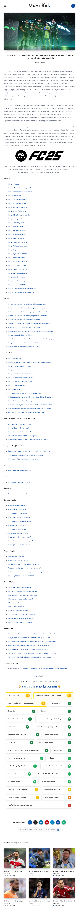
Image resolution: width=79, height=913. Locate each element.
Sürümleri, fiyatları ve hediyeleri (19, 587)
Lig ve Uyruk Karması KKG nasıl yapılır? (22, 436)
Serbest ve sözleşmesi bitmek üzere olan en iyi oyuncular (29, 323)
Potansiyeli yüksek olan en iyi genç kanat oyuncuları (27, 308)
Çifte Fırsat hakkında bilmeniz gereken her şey (25, 572)
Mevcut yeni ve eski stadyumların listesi (22, 595)
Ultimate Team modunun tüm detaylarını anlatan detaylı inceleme (32, 642)
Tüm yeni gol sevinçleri (19, 513)
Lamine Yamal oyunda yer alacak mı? (21, 618)
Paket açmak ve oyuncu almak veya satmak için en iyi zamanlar (31, 397)
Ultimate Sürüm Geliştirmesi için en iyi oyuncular (25, 455)
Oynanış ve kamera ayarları (18, 560)
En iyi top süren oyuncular (17, 207)
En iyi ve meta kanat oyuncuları (19, 374)
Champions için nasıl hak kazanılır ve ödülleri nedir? (26, 412)
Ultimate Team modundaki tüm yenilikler (23, 401)
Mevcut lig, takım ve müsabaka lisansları (23, 591)
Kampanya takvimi (14, 358)
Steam (25, 669)
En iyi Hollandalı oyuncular (17, 242)
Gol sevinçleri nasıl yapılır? (18, 509)
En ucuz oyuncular (14, 389)
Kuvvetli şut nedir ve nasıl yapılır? (20, 541)
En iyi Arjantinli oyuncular (17, 254)
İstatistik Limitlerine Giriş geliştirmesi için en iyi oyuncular (29, 451)
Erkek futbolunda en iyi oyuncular (20, 192)
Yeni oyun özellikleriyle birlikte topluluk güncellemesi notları (30, 657)
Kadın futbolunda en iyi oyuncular (20, 188)
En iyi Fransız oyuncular (16, 223)
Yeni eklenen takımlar (16, 607)
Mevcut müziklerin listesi (17, 603)
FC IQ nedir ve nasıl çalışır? (18, 533)
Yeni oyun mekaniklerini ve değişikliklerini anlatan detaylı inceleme (32, 653)
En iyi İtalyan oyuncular (16, 250)
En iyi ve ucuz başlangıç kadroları (20, 366)
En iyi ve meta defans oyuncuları (20, 381)
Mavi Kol (38, 5)
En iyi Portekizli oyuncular (17, 246)
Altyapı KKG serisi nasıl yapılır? (19, 424)
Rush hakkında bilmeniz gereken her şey (22, 482)
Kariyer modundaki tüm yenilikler (20, 335)
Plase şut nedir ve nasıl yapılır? (19, 545)
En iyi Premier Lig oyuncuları (18, 269)
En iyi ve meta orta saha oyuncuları (21, 378)
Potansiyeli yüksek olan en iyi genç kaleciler (24, 320)
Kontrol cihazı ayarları (16, 556)
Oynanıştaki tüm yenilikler (17, 505)
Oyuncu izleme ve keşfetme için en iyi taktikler (25, 327)
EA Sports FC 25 (52, 681)
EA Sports (33, 681)
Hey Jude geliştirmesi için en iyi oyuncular (23, 459)
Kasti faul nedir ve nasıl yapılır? (19, 537)
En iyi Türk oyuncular (15, 219)
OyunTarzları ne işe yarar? (17, 525)
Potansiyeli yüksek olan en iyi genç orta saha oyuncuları (28, 312)
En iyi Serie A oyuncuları (17, 285)
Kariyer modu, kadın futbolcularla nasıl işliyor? (25, 343)
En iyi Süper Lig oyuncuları (17, 261)
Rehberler (41, 676)
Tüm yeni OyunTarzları (19, 529)
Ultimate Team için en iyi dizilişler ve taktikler (24, 393)
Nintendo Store (62, 669)
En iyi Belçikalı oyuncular (17, 258)
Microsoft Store (49, 669)
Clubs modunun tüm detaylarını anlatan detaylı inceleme (28, 645)
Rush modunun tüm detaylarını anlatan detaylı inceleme (28, 649)
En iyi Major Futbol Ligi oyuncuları (20, 281)
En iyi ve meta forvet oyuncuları (19, 370)
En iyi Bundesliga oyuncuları (18, 273)
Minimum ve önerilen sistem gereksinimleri (23, 564)
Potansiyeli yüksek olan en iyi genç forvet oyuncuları (27, 304)
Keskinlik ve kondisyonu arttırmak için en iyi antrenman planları (31, 331)
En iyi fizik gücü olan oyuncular (19, 215)
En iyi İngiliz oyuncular (16, 227)
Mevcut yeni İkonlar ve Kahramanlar (21, 599)
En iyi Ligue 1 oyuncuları (17, 277)
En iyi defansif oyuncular (17, 211)
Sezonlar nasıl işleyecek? (17, 494)
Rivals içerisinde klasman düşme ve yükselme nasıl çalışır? (29, 409)
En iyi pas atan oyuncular (17, 203)
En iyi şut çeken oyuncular (17, 199)
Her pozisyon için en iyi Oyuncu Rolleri (22, 289)
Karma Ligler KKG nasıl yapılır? (19, 428)
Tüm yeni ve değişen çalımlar (21, 521)
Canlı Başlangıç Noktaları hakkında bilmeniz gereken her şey (30, 339)
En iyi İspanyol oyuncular (17, 234)
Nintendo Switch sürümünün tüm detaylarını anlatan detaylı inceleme (33, 634)
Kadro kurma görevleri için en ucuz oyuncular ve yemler (28, 440)
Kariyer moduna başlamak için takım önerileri (24, 347)
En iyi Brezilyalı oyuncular (17, 230)
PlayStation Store (35, 669)
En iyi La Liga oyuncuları (17, 265)
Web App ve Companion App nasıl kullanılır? (24, 568)
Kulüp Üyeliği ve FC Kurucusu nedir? (21, 576)
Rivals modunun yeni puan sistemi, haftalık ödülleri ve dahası (30, 405)
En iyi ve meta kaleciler (16, 385)
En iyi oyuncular (14, 184)
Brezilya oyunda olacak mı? (18, 611)
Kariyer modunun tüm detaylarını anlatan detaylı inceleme (29, 638)
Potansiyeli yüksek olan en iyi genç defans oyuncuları (27, 316)
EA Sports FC (42, 681)
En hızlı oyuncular (14, 196)
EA (21, 669)
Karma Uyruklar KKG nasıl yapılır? (20, 432)
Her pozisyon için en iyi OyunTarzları (21, 292)
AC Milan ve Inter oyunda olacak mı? (21, 614)
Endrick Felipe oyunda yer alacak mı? (21, 622)
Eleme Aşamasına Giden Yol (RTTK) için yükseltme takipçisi (30, 362)
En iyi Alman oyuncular (16, 238)
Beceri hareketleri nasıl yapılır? (19, 517)
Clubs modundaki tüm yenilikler (19, 471)
